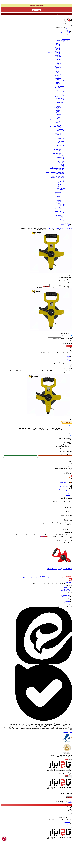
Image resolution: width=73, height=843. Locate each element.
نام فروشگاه (69, 340)
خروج (68, 34)
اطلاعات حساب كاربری (64, 32)
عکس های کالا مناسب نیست (64, 277)
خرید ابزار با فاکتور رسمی (63, 596)
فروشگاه (67, 824)
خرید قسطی (37, 459)
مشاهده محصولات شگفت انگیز (36, 5)
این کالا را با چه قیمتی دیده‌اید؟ (65, 333)
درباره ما (67, 604)
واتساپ (68, 357)
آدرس (68, 31)
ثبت (71, 476)
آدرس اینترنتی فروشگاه (66, 338)
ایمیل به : (66, 472)
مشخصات (67, 493)
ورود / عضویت (69, 797)
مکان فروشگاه (68, 343)
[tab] (36, 493)
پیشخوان (68, 28)
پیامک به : (65, 473)
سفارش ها (67, 30)
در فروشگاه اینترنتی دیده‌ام (64, 335)
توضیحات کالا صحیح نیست (65, 282)
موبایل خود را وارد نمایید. (66, 793)
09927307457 (40, 7)
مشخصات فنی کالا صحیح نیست (63, 280)
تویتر (68, 360)
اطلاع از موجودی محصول (65, 466)
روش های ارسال (66, 587)
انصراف (70, 759)
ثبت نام (54, 27)
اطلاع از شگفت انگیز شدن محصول (62, 468)
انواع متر (57, 228)
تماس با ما (67, 601)
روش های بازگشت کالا (64, 590)
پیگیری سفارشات (65, 595)
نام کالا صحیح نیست (66, 274)
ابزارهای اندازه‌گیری (65, 228)
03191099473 (33, 7)
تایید (66, 759)
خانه (71, 228)
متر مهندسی (52, 228)
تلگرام (68, 356)
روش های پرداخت (65, 588)
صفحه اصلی (67, 822)
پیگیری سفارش (36, 10)
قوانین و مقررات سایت (64, 602)
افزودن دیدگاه (43, 536)
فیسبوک (68, 359)
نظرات (68, 495)
